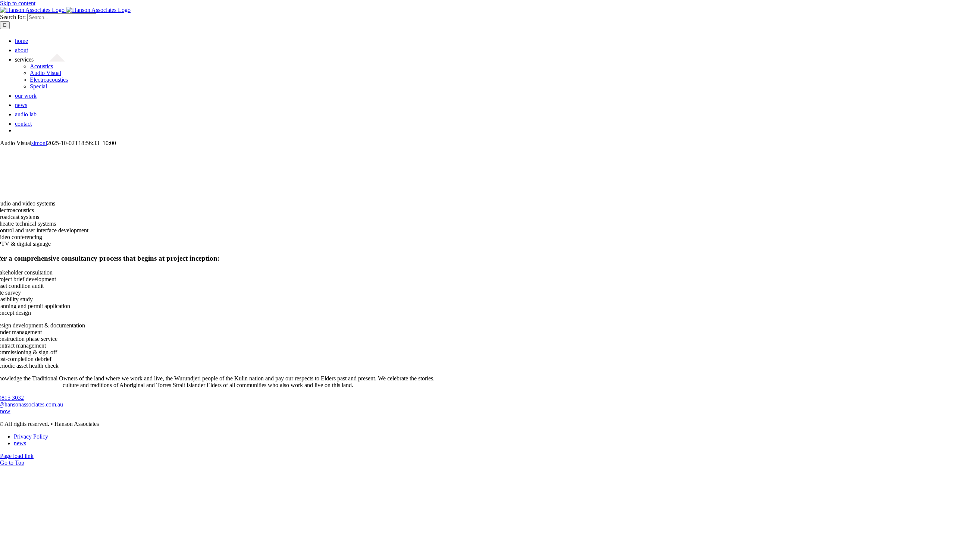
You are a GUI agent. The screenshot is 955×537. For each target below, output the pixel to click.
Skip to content (17, 3)
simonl (39, 143)
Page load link (17, 456)
